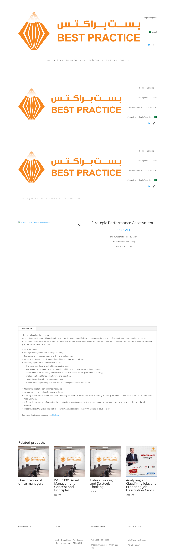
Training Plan (72, 60)
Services (57, 60)
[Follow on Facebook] (116, 261)
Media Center (95, 60)
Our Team (110, 60)
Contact (123, 60)
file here (55, 415)
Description (27, 328)
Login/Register (150, 17)
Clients (83, 60)
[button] (79, 225)
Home (48, 60)
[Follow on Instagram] (132, 261)
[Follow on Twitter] (121, 261)
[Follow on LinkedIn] (127, 261)
